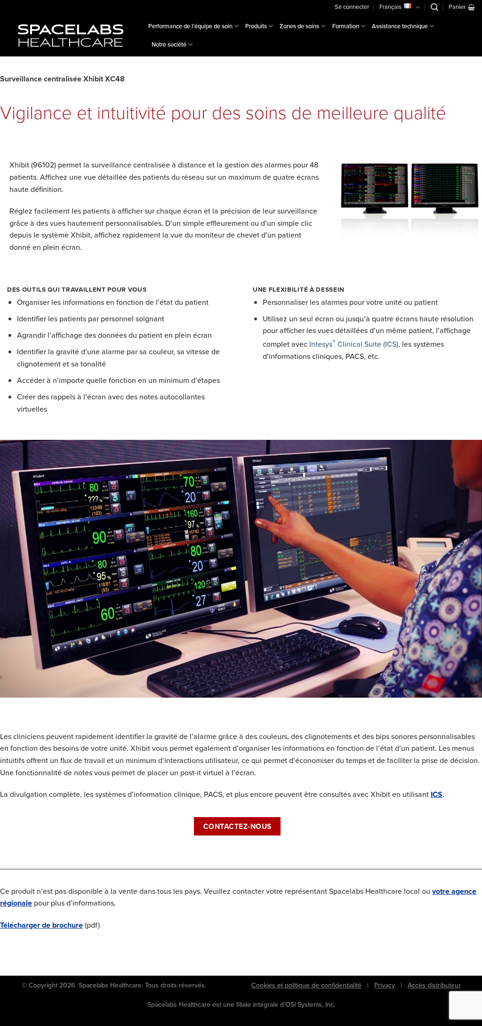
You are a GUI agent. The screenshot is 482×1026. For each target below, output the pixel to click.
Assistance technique (400, 26)
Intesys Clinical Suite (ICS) (353, 344)
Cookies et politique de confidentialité (306, 985)
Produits (256, 26)
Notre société (169, 44)
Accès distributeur (434, 985)
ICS (436, 794)
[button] (434, 7)
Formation (345, 26)
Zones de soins (299, 26)
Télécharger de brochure (41, 925)
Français (390, 6)
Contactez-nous (237, 826)
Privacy (384, 985)
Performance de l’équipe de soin (190, 26)
